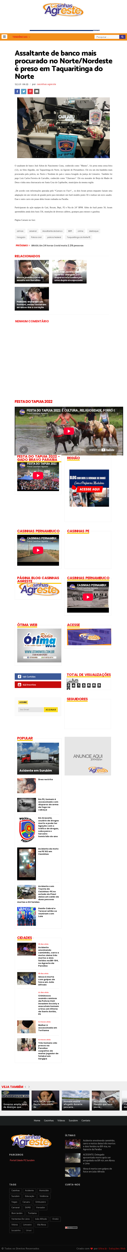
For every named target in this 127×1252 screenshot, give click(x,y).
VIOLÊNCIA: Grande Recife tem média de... (44, 1104)
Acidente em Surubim (35, 770)
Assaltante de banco (52, 231)
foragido (21, 237)
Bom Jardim (16, 1213)
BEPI (70, 231)
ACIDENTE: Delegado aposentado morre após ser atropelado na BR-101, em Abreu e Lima (99, 1159)
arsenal (33, 231)
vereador (40, 1207)
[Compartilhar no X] (23, 91)
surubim (15, 1196)
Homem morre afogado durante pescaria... (73, 1104)
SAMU (28, 1207)
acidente (29, 1190)
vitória (14, 1225)
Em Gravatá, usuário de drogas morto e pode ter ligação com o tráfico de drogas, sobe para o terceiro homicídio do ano (48, 827)
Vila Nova (41, 1225)
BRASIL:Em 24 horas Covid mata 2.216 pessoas (57, 245)
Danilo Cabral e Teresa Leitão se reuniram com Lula (47, 912)
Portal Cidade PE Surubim (22, 1160)
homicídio (44, 1190)
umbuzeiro (40, 1202)
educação (29, 1196)
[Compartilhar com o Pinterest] (30, 91)
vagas (14, 1202)
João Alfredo (41, 1219)
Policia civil (36, 237)
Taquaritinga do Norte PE (78, 237)
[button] (4, 36)
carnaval (15, 1207)
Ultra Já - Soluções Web (112, 1249)
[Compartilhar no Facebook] (17, 91)
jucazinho (16, 1230)
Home (37, 1121)
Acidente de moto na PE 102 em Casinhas (48, 851)
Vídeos (61, 1121)
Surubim (73, 1121)
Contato (85, 1121)
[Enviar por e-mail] (36, 91)
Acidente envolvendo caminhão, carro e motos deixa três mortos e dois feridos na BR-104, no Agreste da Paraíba (99, 1145)
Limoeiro (27, 1225)
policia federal (54, 237)
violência (44, 1196)
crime (80, 231)
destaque (93, 231)
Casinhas (49, 1121)
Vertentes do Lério (20, 1219)
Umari (29, 1230)
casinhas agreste (46, 84)
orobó (55, 1219)
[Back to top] (119, 1244)
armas (20, 231)
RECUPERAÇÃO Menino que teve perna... (103, 1104)
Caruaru (26, 1202)
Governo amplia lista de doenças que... (14, 1105)
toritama (32, 1213)
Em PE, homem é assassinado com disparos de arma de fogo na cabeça (48, 804)
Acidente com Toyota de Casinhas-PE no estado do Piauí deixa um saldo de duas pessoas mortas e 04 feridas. (38, 894)
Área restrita (45, 779)
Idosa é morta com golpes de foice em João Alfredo (97, 1170)
